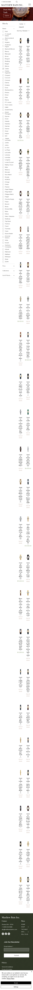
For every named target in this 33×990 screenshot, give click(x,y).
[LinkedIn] (9, 934)
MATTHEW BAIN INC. (12, 5)
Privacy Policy (10, 978)
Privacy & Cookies (7, 969)
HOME (23, 924)
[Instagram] (3, 934)
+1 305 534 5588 (6, 2)
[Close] (30, 973)
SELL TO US (24, 934)
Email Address (8, 946)
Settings (16, 987)
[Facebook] (6, 934)
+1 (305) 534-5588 (7, 927)
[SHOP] (28, 927)
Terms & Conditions (7, 967)
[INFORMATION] (28, 932)
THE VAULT (24, 929)
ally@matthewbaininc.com (9, 929)
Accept (16, 983)
